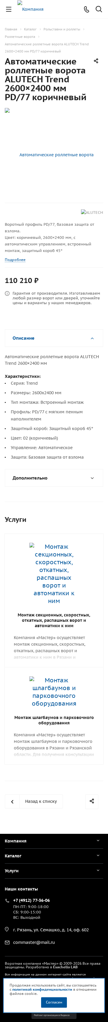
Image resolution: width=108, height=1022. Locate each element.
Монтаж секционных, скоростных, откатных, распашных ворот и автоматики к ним (54, 620)
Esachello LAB (65, 967)
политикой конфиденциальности (42, 989)
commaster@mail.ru (34, 942)
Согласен (54, 1002)
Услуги (12, 870)
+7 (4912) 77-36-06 (31, 900)
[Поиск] (99, 10)
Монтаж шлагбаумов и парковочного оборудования (54, 720)
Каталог (13, 856)
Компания (15, 841)
